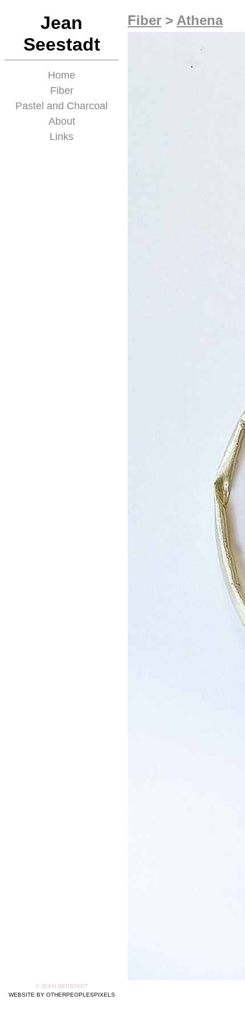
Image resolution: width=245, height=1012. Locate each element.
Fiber (62, 90)
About (61, 121)
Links (62, 136)
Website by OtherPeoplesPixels (62, 995)
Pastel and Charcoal (61, 106)
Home (61, 75)
